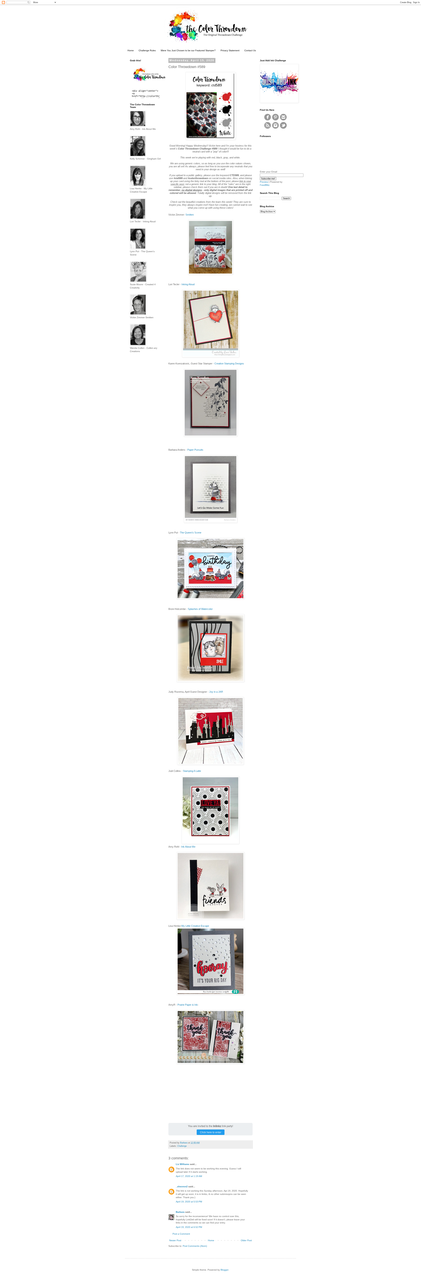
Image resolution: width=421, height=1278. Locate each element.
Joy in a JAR (216, 691)
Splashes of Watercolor (200, 609)
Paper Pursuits (195, 449)
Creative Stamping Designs (229, 363)
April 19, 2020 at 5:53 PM (189, 1201)
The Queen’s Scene (190, 532)
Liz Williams (182, 1164)
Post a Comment (181, 1233)
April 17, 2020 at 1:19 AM (189, 1176)
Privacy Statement (230, 50)
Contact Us (250, 50)
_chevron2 (182, 1186)
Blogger (224, 1269)
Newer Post (175, 1240)
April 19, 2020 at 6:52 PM (189, 1227)
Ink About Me (188, 846)
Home (130, 50)
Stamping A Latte (192, 771)
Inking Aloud (188, 284)
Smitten (190, 214)
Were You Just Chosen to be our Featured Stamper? (188, 50)
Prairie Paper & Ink (187, 1004)
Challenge (182, 1146)
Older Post (246, 1240)
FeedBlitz (265, 185)
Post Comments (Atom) (195, 1246)
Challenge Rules (147, 50)
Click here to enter (210, 1132)
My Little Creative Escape (195, 925)
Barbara (180, 1212)
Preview (264, 182)
